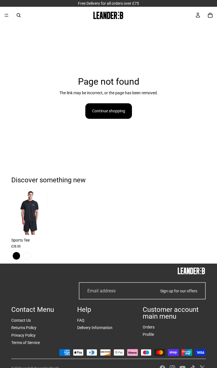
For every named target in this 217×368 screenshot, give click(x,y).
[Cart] (210, 15)
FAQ (80, 320)
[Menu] (6, 15)
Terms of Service (25, 342)
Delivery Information (94, 327)
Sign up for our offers (178, 291)
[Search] (18, 15)
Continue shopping (108, 111)
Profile (148, 334)
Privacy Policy (23, 335)
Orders (149, 327)
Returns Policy (23, 327)
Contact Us (21, 320)
